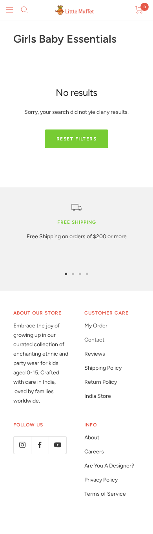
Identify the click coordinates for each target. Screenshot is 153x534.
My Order (95, 325)
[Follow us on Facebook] (40, 445)
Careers (94, 451)
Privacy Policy (101, 479)
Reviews (94, 354)
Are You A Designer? (109, 465)
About (91, 437)
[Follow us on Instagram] (22, 445)
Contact (94, 339)
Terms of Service (105, 494)
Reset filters (76, 139)
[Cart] (139, 10)
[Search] (24, 9)
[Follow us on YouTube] (57, 445)
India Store (97, 396)
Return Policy (100, 382)
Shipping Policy (103, 368)
